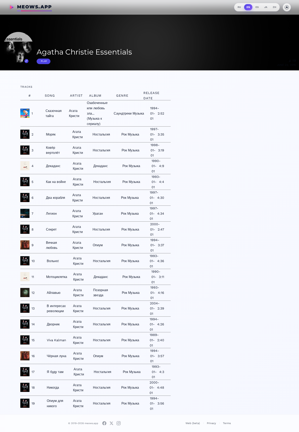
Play (44, 61)
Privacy (211, 423)
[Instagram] (119, 423)
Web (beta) (193, 423)
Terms (227, 423)
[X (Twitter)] (111, 423)
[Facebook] (104, 423)
